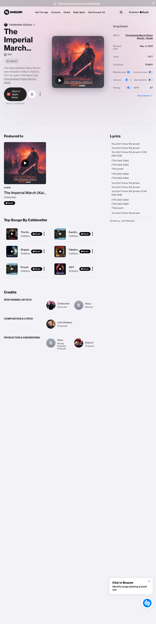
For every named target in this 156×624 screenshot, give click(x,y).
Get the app (41, 12)
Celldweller (27, 235)
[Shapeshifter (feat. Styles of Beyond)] (26, 252)
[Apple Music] (9, 203)
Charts (67, 12)
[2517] (74, 269)
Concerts (55, 12)
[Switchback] (74, 234)
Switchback (75, 232)
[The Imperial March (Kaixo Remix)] (59, 80)
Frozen (25, 267)
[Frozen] (26, 269)
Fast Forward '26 (96, 12)
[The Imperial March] (26, 234)
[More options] (40, 94)
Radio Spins (79, 12)
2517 (71, 267)
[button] (153, 3)
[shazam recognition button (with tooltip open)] (147, 603)
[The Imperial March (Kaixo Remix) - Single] (25, 173)
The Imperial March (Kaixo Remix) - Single (21, 79)
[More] (44, 234)
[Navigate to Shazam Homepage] (13, 12)
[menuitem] (42, 12)
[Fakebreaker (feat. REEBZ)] (74, 252)
